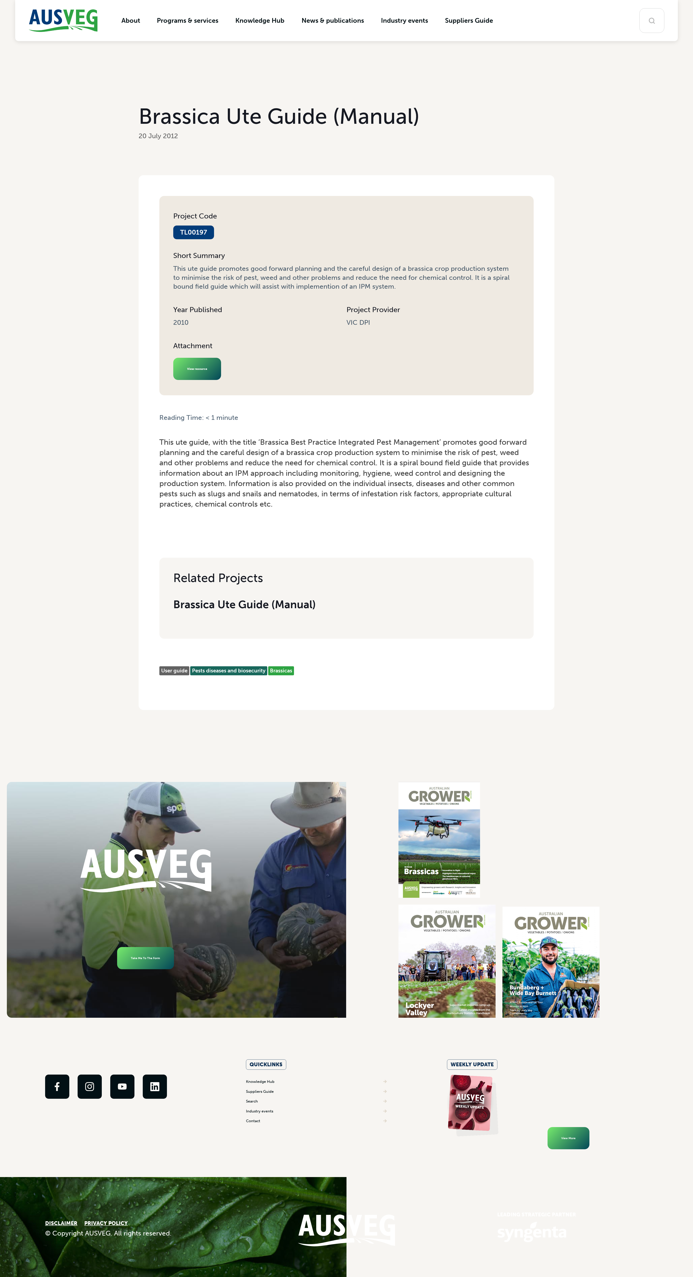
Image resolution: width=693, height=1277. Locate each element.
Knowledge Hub (260, 1081)
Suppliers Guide (260, 1091)
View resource (197, 369)
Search (252, 1101)
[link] (57, 1087)
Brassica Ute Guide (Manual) (244, 604)
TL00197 (193, 232)
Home (167, 426)
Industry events (259, 1111)
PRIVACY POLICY (106, 1223)
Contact (253, 1121)
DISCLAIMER (61, 1223)
